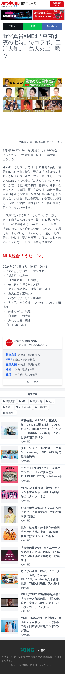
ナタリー (18, 6)
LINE (32, 26)
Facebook (52, 26)
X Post (12, 26)
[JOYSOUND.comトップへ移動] (57, 4)
